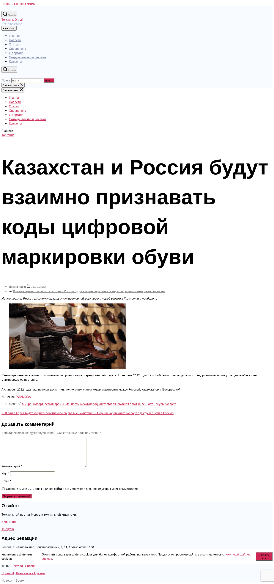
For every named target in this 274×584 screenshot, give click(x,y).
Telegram (7, 529)
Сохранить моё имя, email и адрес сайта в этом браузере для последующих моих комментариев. (73, 489)
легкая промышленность (62, 404)
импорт (38, 404)
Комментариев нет (89, 291)
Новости (15, 40)
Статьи (14, 44)
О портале (16, 53)
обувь (160, 404)
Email (6, 481)
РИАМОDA (23, 396)
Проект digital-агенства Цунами (23, 573)
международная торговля (98, 404)
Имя (5, 473)
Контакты (15, 61)
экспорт (170, 404)
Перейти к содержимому (18, 3)
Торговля (7, 135)
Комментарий (11, 466)
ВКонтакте (8, 522)
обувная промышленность (135, 404)
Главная (15, 36)
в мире (27, 404)
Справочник (17, 48)
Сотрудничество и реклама (27, 57)
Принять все (264, 556)
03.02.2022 (38, 286)
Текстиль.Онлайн (13, 19)
